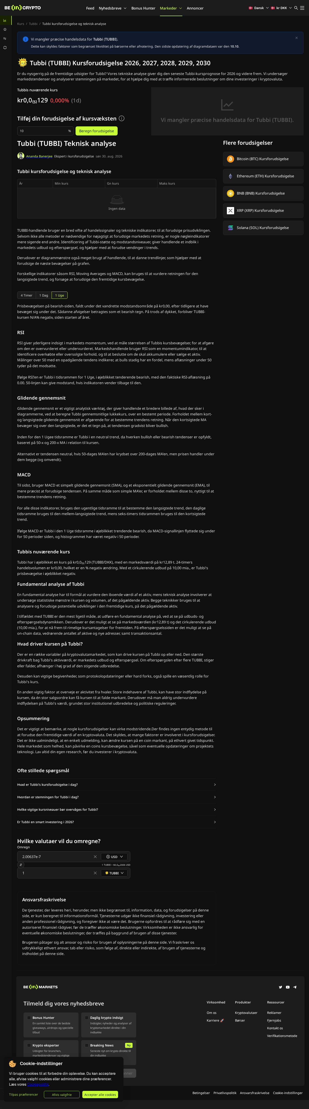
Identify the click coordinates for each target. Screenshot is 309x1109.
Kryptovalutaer (246, 1012)
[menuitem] (6, 20)
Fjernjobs (274, 1020)
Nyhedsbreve (110, 8)
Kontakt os (275, 1028)
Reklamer (274, 1012)
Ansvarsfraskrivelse (254, 1093)
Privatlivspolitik (225, 1093)
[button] (116, 785)
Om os (211, 1012)
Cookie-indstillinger (288, 1093)
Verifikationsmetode (282, 1036)
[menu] (6, 34)
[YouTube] (287, 987)
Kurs (20, 24)
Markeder (168, 8)
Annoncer (195, 8)
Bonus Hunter (143, 8)
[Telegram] (295, 987)
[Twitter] (280, 987)
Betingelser (201, 1093)
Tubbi (33, 24)
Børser (240, 1020)
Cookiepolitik (38, 1084)
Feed (90, 8)
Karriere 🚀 (215, 1020)
